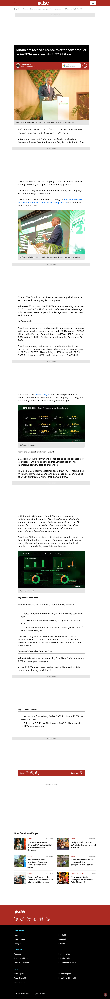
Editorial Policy (64, 958)
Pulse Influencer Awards (68, 962)
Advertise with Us (21, 958)
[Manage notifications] (105, 995)
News (19, 9)
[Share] (84, 65)
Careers (61, 939)
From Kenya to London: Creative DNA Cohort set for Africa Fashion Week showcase (40, 846)
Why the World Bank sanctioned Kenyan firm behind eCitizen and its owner (38, 863)
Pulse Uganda (19, 982)
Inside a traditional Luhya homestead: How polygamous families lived (82, 862)
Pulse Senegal (64, 974)
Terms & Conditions (22, 962)
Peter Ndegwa (43, 394)
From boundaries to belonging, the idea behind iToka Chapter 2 (82, 879)
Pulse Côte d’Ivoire (66, 978)
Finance (25, 9)
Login (93, 3)
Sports (61, 935)
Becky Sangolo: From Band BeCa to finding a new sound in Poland (83, 845)
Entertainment (19, 939)
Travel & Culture (78, 873)
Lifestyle (17, 943)
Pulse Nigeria (19, 974)
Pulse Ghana (19, 978)
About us (17, 954)
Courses (61, 943)
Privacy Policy (64, 954)
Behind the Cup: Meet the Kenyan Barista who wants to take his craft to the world (40, 879)
